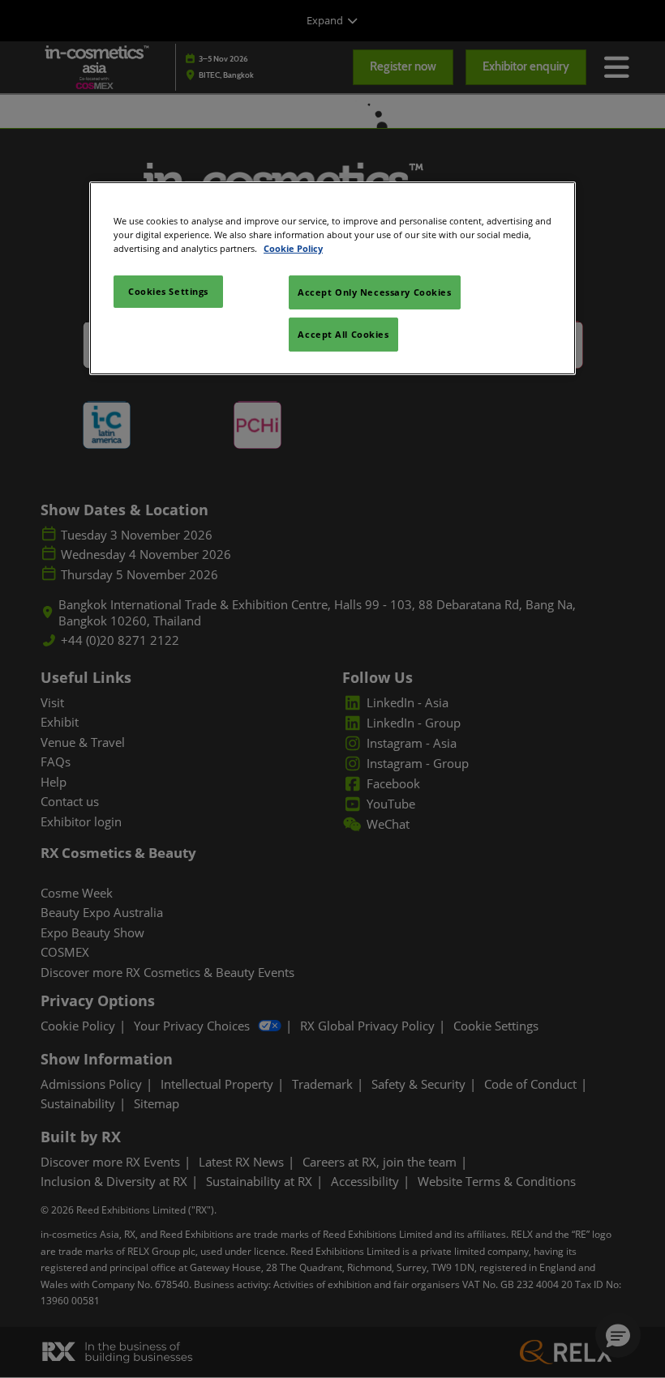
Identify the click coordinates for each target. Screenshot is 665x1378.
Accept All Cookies (343, 334)
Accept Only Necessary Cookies (375, 292)
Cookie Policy (293, 248)
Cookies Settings (168, 291)
